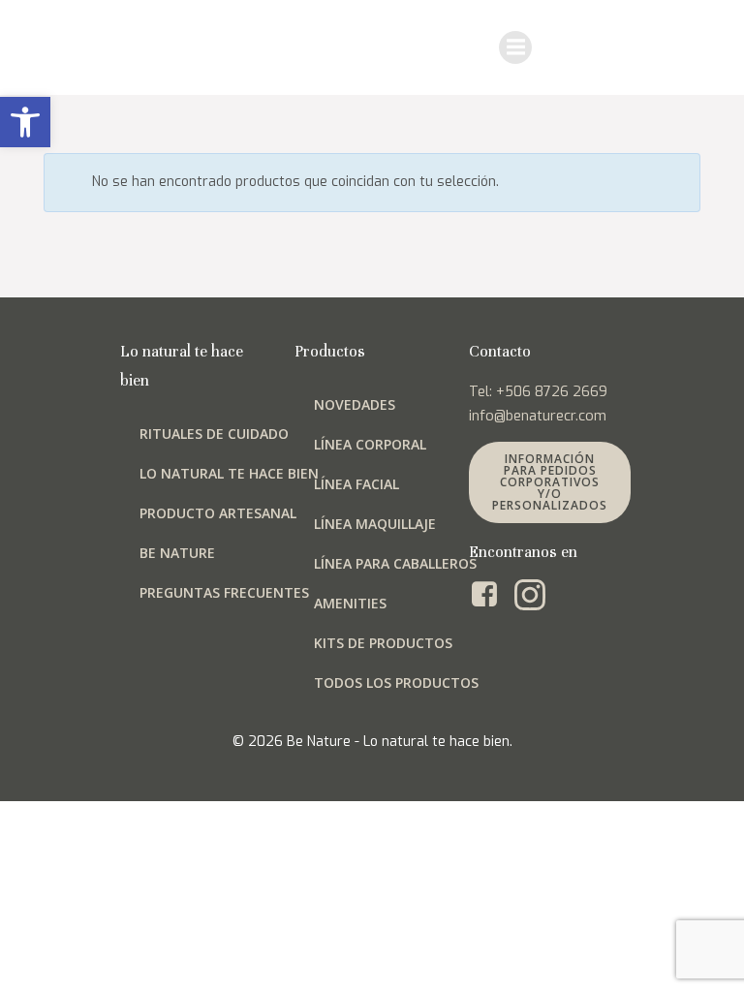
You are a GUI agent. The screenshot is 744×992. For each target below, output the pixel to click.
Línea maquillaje (375, 523)
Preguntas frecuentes (224, 592)
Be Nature (177, 552)
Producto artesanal (218, 513)
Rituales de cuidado (214, 433)
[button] (25, 122)
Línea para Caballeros (395, 563)
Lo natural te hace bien (229, 473)
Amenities (350, 603)
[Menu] (515, 47)
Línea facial (356, 484)
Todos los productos (396, 682)
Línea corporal (370, 444)
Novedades (354, 404)
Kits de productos (383, 643)
